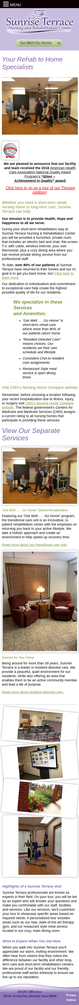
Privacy (71, 995)
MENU (15, 5)
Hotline (71, 1000)
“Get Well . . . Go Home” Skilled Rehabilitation (35, 510)
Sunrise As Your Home (18, 657)
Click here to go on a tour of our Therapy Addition (40, 190)
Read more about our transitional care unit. (34, 545)
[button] (6, 4)
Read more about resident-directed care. (33, 692)
